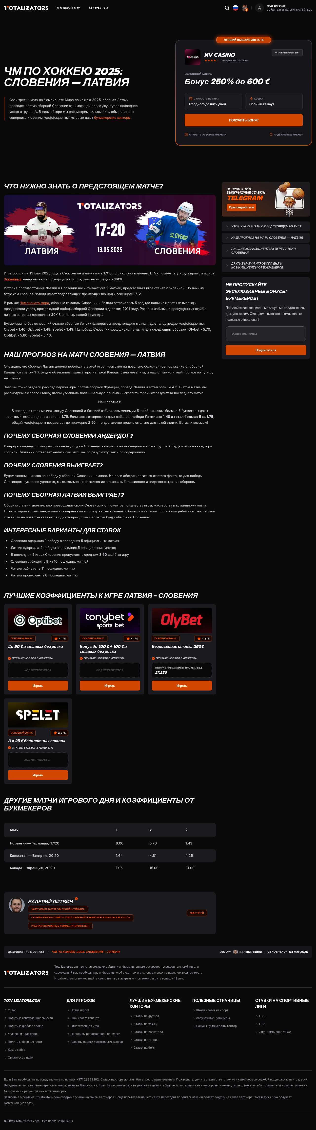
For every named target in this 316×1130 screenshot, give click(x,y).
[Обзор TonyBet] (110, 620)
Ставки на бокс (144, 1047)
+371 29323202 (87, 1079)
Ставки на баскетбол (148, 1032)
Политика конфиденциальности (30, 1018)
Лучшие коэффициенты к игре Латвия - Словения (264, 250)
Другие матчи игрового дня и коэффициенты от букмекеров (257, 265)
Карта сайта (16, 1049)
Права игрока (80, 1010)
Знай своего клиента (85, 1018)
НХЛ (262, 1016)
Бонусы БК (98, 8)
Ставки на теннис (146, 1040)
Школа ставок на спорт (212, 1010)
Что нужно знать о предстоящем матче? (266, 226)
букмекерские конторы (112, 117)
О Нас (12, 1010)
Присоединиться (241, 207)
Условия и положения (23, 1034)
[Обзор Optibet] (38, 620)
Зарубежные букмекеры (213, 1018)
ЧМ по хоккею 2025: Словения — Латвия (86, 952)
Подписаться (266, 350)
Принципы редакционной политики (95, 1034)
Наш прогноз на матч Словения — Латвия (267, 237)
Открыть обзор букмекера (207, 134)
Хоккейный (12, 279)
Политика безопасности (25, 1042)
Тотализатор (68, 8)
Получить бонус (243, 120)
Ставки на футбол (146, 1016)
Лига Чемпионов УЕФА (275, 1032)
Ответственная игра (85, 1026)
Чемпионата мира (34, 303)
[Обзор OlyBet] (182, 620)
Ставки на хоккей (146, 1024)
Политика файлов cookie (25, 1026)
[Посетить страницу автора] (17, 905)
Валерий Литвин (50, 901)
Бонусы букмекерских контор (216, 1026)
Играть (38, 686)
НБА (262, 1024)
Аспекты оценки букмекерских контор (97, 1042)
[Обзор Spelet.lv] (38, 714)
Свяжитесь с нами (20, 1057)
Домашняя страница (26, 952)
